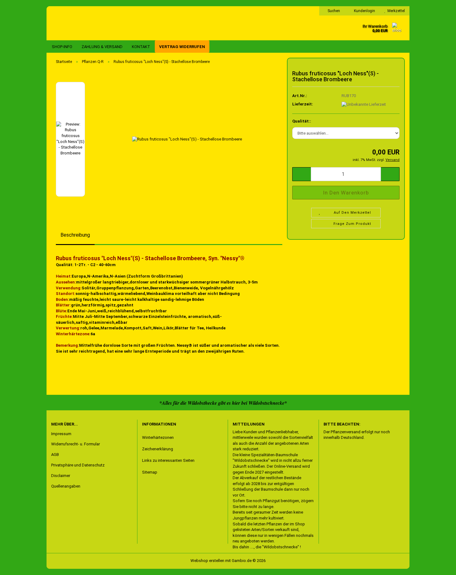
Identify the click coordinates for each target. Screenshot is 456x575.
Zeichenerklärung (157, 449)
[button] (74, 78)
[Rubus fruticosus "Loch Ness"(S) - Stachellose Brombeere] (187, 138)
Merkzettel (395, 11)
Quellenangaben (65, 486)
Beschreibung (75, 235)
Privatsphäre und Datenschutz (78, 465)
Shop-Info (62, 46)
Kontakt (141, 46)
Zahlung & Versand (102, 46)
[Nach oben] (17, 565)
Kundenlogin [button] (363, 11)
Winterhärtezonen (158, 437)
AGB (55, 454)
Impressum (61, 433)
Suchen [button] (333, 11)
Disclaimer (60, 475)
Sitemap (149, 472)
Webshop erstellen (207, 560)
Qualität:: (301, 121)
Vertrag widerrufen (182, 46)
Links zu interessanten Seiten (168, 460)
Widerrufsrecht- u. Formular (75, 444)
